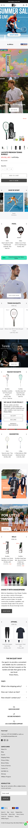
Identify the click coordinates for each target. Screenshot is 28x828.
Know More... (14, 675)
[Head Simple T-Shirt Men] (20, 633)
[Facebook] (2, 740)
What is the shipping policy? (11, 686)
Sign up (5, 798)
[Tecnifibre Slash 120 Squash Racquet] (20, 380)
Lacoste (5, 160)
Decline (13, 420)
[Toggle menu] (1, 5)
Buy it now (14, 180)
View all (14, 305)
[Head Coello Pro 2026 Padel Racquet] (7, 232)
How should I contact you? (11, 698)
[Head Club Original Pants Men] (7, 633)
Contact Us (4, 768)
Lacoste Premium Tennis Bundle (11, 153)
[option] (14, 24)
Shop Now (6, 611)
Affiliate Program (6, 776)
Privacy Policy (5, 760)
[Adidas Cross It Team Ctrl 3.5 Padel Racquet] (20, 232)
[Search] (4, 5)
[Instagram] (5, 740)
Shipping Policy (5, 757)
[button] (10, 75)
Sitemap (3, 774)
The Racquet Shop (9, 823)
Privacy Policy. (8, 411)
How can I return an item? (10, 692)
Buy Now (14, 109)
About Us (4, 749)
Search (3, 754)
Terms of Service (6, 765)
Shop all (6, 529)
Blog (2, 752)
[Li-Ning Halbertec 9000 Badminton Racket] (20, 443)
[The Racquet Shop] (14, 5)
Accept (13, 416)
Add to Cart (14, 175)
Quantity (3, 166)
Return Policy (5, 763)
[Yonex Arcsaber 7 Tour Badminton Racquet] (7, 443)
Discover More (14, 295)
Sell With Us (4, 771)
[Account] (23, 5)
